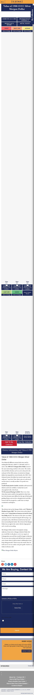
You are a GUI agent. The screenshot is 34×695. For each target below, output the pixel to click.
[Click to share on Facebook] (9, 564)
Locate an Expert (17, 685)
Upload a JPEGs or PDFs (9, 599)
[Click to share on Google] (2, 564)
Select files (17, 608)
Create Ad (30, 666)
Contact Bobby (26, 651)
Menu (2, 2)
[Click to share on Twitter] (5, 564)
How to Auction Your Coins (16, 681)
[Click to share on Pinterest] (15, 564)
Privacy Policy (10, 691)
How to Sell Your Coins (17, 679)
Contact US (20, 677)
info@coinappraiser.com (27, 693)
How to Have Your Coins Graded (17, 683)
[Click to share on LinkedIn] (12, 564)
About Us (12, 677)
